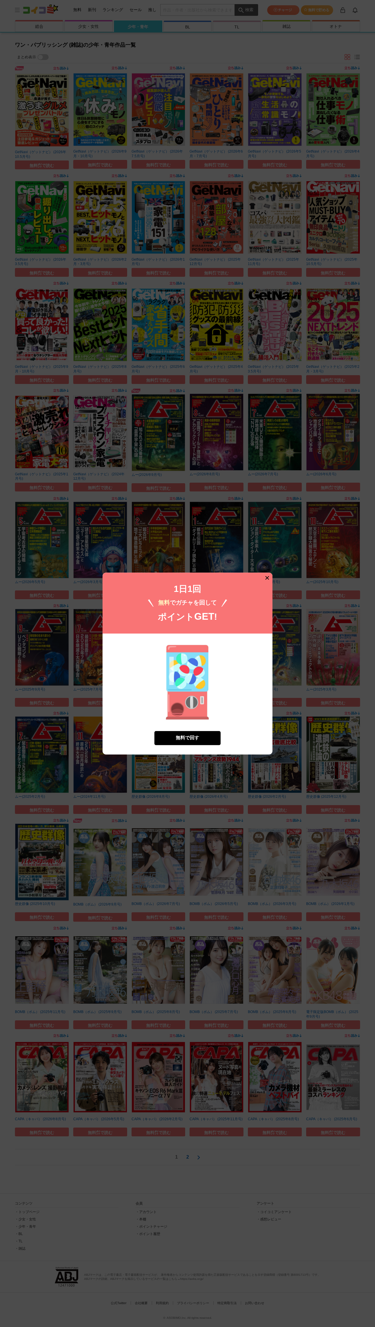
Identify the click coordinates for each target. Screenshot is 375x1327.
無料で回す (187, 737)
